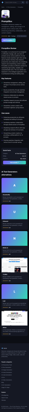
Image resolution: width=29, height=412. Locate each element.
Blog (2, 382)
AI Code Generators (6, 375)
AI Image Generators (6, 370)
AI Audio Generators (6, 372)
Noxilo (4, 348)
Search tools (4, 397)
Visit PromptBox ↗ (8, 40)
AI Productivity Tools (6, 365)
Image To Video (5, 387)
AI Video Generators (6, 380)
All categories (4, 395)
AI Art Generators (5, 385)
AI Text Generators (11, 7)
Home (2, 7)
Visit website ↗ (14, 162)
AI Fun (3, 377)
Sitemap (3, 400)
